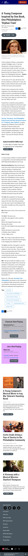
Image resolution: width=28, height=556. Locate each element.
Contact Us (5, 527)
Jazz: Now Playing (14, 346)
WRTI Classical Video (8, 521)
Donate (23, 2)
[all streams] (26, 554)
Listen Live (5, 514)
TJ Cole (8, 303)
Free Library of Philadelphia (13, 293)
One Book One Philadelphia (12, 300)
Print (24, 28)
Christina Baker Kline (19, 303)
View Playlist (14, 336)
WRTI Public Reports (7, 533)
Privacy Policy (6, 540)
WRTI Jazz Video (7, 517)
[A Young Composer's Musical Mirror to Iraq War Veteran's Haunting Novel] (13, 382)
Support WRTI (6, 530)
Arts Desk (8, 290)
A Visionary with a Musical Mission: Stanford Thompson (12, 477)
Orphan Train (9, 306)
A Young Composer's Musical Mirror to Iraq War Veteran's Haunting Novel (13, 395)
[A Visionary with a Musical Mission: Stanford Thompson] (13, 466)
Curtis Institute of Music (12, 296)
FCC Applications (7, 537)
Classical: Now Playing (14, 322)
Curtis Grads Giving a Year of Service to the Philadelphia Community (14, 437)
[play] (2, 554)
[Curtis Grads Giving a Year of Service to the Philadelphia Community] (13, 426)
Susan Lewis (5, 443)
